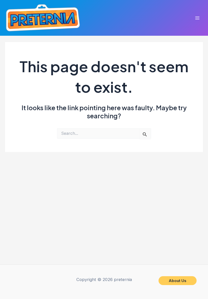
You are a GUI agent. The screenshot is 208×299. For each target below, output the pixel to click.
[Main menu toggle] (197, 18)
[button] (178, 280)
